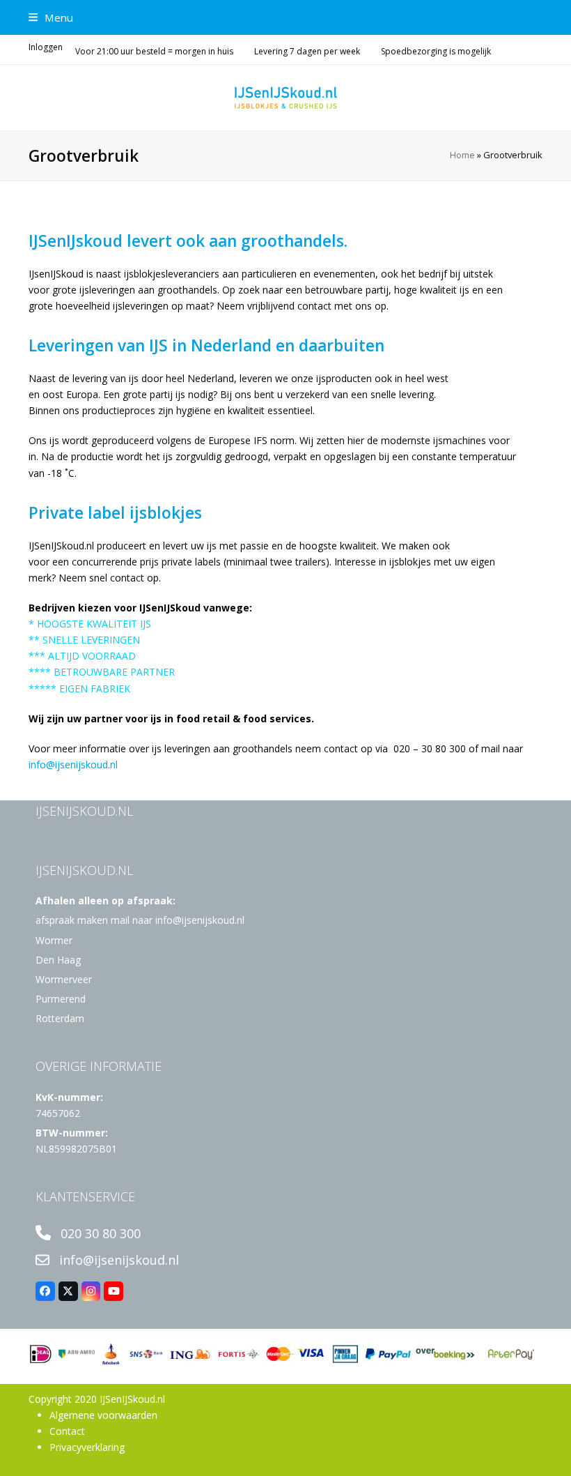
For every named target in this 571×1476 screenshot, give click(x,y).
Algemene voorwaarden (103, 1415)
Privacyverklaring (87, 1447)
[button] (51, 17)
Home (462, 155)
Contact (67, 1431)
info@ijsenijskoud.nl (73, 764)
